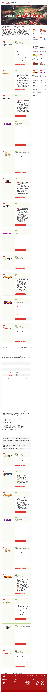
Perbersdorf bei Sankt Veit (39, 89)
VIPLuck (18, 46)
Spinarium (18, 208)
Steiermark (12, 673)
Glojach (37, 82)
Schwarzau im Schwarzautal (39, 86)
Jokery (18, 182)
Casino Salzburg (7, 349)
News (44, 2)
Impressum (44, 690)
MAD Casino (19, 126)
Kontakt (13, 434)
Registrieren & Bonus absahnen (20, 64)
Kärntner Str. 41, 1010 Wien (11, 364)
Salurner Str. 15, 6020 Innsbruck (11, 375)
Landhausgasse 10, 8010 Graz (11, 372)
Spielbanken (33, 2)
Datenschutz (40, 690)
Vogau (39, 88)
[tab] (16, 438)
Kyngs (18, 155)
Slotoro (19, 235)
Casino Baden (16, 349)
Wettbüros (16, 681)
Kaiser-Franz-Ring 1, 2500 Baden (11, 369)
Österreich (8, 673)
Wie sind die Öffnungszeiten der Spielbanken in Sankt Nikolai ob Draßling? (16, 440)
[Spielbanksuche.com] (9, 2)
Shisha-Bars (17, 678)
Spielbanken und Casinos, (19, 348)
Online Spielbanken (39, 2)
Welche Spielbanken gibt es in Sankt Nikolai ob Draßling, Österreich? (15, 438)
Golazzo (18, 100)
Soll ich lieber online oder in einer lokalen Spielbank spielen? (13, 448)
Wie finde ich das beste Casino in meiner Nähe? (11, 442)
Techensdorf (39, 95)
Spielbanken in (4, 673)
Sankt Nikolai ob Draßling (19, 43)
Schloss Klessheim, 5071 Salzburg (12, 366)
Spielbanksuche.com (10, 29)
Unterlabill (39, 83)
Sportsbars (16, 677)
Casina (18, 74)
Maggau (39, 85)
